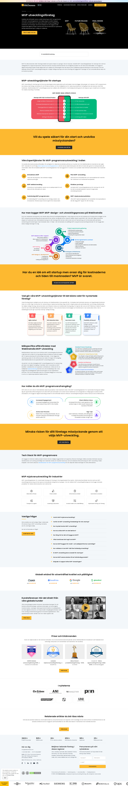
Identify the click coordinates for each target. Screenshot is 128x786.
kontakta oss (28, 533)
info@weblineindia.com (27, 749)
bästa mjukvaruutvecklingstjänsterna (48, 166)
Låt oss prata (64, 442)
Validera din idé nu (64, 147)
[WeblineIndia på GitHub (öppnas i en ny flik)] (38, 763)
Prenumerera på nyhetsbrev (59, 772)
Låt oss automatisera (95, 1)
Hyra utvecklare (82, 5)
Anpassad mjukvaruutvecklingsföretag (76, 774)
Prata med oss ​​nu (29, 32)
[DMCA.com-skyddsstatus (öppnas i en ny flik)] (35, 773)
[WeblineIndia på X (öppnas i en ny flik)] (25, 763)
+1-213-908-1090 (26, 752)
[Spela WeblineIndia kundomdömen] (86, 608)
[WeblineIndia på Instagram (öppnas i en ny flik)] (31, 763)
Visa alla (26, 618)
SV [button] (40, 5)
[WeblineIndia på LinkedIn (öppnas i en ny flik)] (28, 763)
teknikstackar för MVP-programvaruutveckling (52, 462)
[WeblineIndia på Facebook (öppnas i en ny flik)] (23, 763)
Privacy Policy (10, 775)
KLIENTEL (90, 5)
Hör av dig (26, 747)
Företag (59, 5)
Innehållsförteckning (48, 54)
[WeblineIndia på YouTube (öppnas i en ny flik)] (35, 763)
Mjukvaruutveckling (70, 5)
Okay (5, 778)
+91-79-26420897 (36, 752)
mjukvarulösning (32, 369)
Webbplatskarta (91, 772)
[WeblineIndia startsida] (28, 5)
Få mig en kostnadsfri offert (64, 283)
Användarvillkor (82, 772)
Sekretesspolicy (72, 772)
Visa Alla (64, 670)
